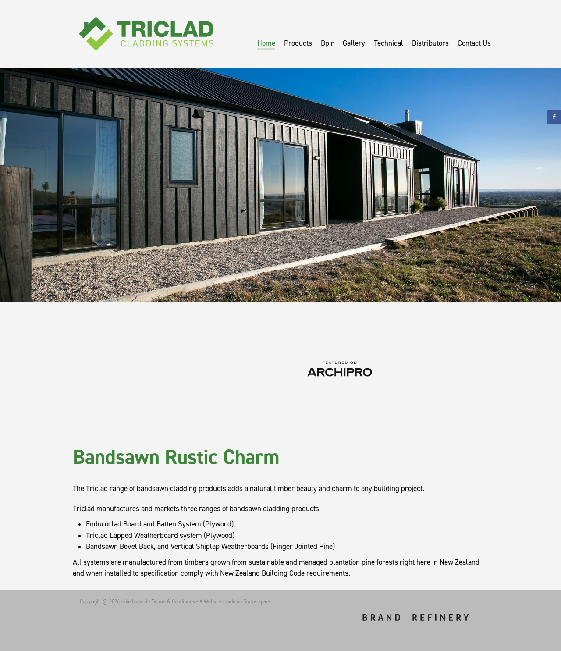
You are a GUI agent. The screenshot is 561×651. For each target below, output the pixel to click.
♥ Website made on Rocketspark (235, 601)
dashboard (135, 601)
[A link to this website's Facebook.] (554, 117)
